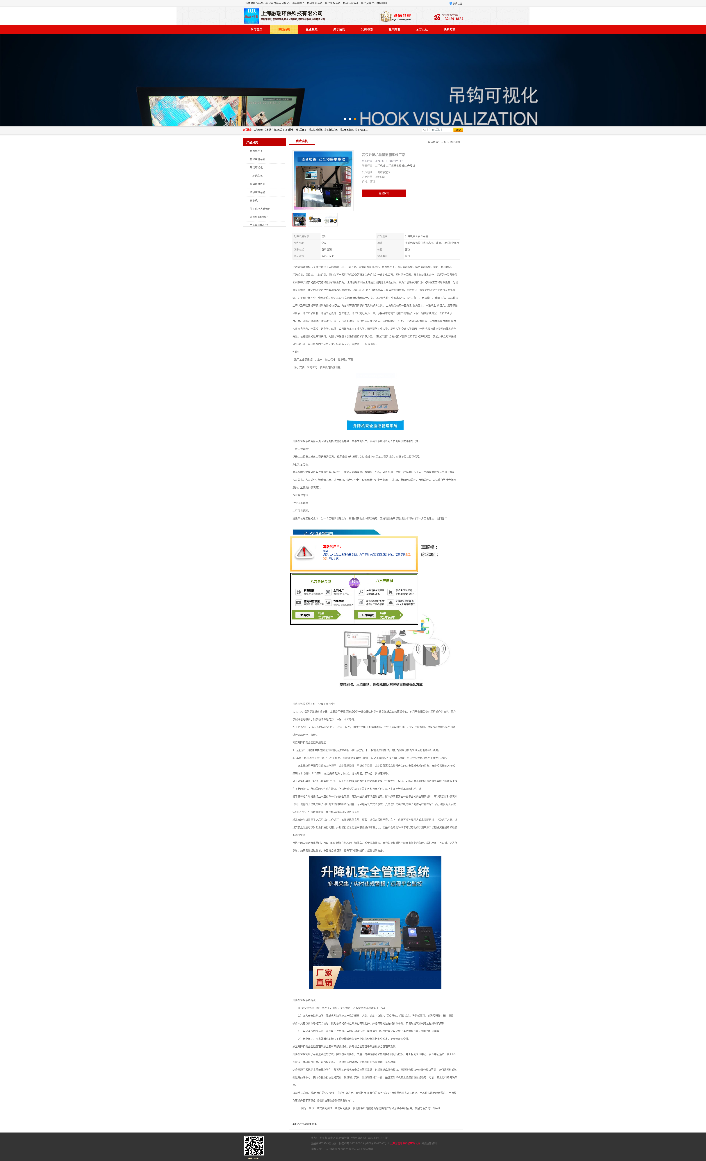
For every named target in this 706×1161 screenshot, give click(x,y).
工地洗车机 (256, 175)
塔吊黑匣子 (256, 151)
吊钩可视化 (256, 167)
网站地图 (368, 1149)
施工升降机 (408, 165)
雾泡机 (254, 200)
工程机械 (380, 165)
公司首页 (256, 29)
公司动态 (367, 29)
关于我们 (339, 29)
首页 (443, 142)
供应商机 (284, 29)
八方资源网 (330, 1149)
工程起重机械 (393, 165)
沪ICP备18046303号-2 (377, 1143)
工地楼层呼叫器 (259, 225)
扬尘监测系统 (257, 159)
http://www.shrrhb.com (305, 1123)
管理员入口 (355, 1149)
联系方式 (449, 29)
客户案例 (394, 29)
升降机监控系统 (259, 217)
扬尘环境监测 (257, 184)
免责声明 (343, 1149)
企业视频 (312, 29)
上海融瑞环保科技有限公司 (405, 1143)
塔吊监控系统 (257, 192)
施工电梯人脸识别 (260, 209)
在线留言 (384, 193)
